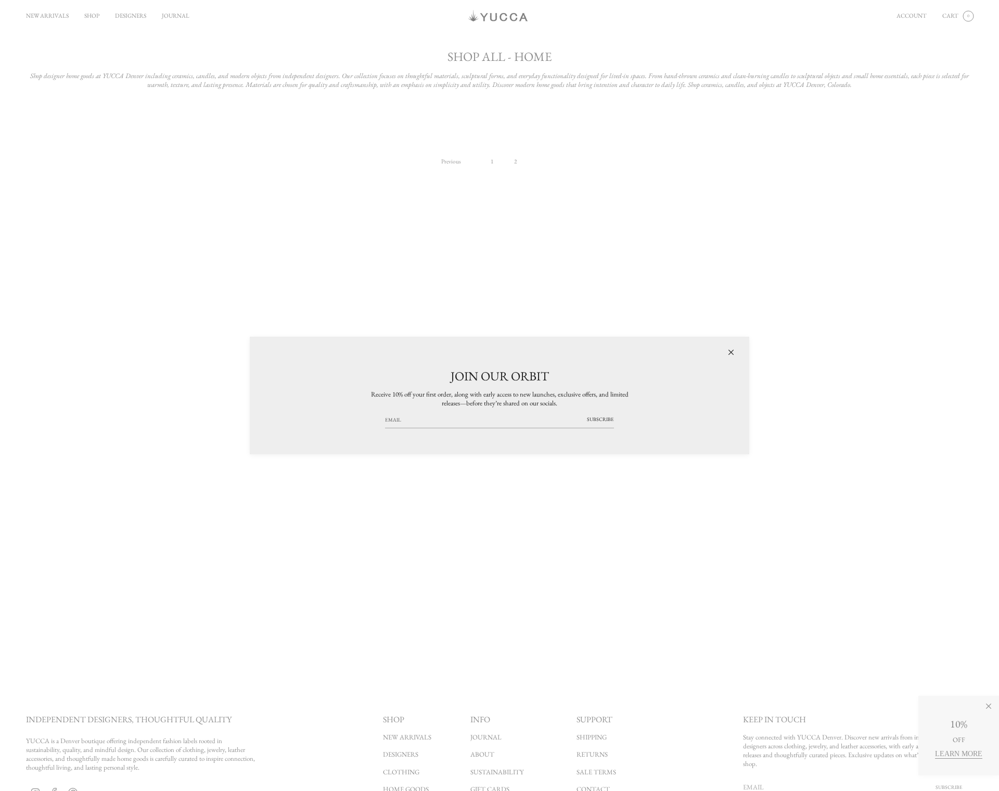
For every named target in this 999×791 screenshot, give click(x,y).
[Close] (731, 352)
